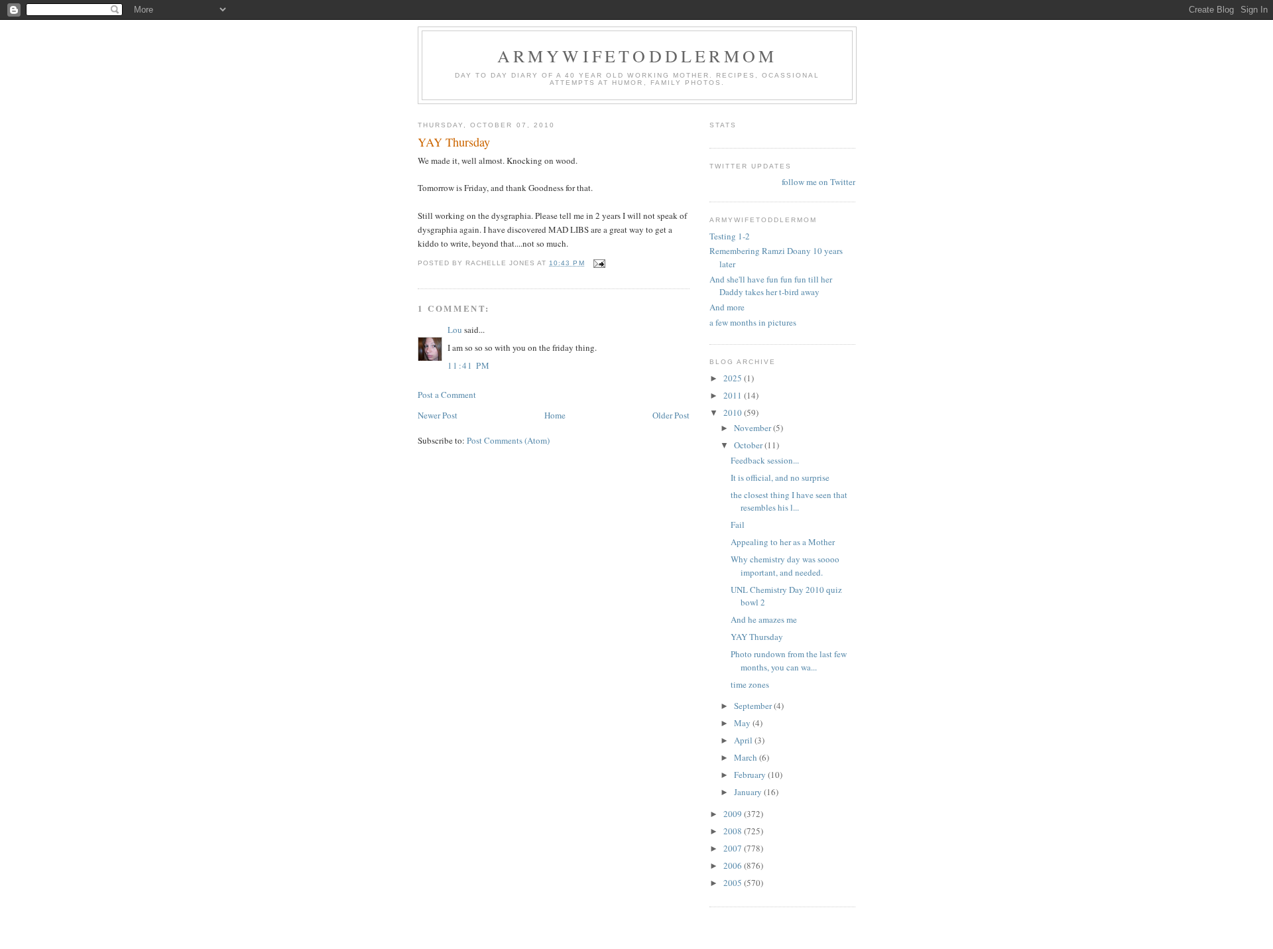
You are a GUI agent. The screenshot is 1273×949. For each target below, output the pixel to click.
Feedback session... (765, 460)
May (743, 723)
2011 (733, 395)
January (749, 792)
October (749, 445)
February (751, 775)
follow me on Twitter (818, 182)
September (754, 706)
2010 (733, 412)
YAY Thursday (757, 637)
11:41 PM (469, 365)
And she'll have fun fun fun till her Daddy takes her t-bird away (770, 285)
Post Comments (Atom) (508, 440)
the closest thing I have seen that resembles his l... (789, 501)
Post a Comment (447, 395)
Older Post (671, 415)
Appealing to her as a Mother (783, 542)
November (753, 428)
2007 (733, 848)
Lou (455, 330)
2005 (733, 883)
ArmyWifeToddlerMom (637, 55)
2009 (733, 814)
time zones (750, 684)
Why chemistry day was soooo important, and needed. (785, 565)
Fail (738, 525)
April (744, 740)
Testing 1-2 (729, 236)
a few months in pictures (752, 322)
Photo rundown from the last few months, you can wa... (789, 660)
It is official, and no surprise (780, 477)
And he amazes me (764, 619)
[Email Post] (599, 263)
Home (555, 415)
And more (727, 307)
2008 (733, 831)
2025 (733, 378)
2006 (733, 865)
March (746, 757)
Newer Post (437, 415)
